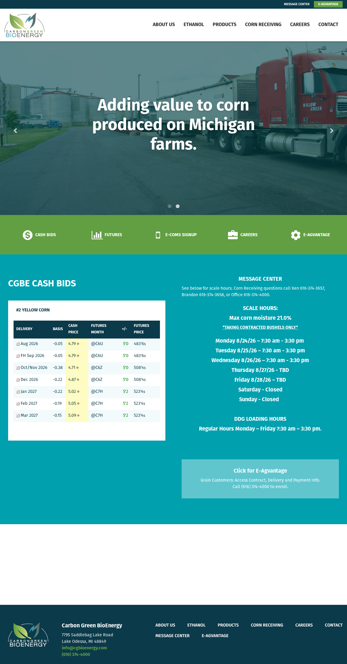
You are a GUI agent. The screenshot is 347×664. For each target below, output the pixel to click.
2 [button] (177, 206)
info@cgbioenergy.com (84, 648)
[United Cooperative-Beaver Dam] (37, 25)
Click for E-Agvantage (260, 471)
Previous (23, 128)
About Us (164, 25)
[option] (173, 128)
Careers (300, 25)
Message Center (173, 636)
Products (224, 25)
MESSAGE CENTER (297, 4)
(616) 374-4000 (76, 655)
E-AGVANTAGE (328, 4)
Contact (328, 25)
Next (323, 128)
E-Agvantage (215, 636)
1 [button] (169, 206)
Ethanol (194, 25)
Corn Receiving (263, 25)
